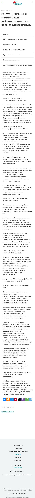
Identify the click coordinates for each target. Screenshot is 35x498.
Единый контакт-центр (10, 44)
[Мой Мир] (12, 399)
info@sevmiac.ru (18, 471)
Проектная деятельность (11, 55)
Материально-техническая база (14, 50)
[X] (19, 399)
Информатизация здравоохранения (15, 39)
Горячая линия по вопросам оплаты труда (17, 65)
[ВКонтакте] (4, 399)
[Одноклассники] (8, 399)
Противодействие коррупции (18, 451)
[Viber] (23, 399)
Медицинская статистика (11, 60)
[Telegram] (30, 399)
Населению (18, 448)
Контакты (18, 457)
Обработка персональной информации (17, 497)
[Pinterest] (15, 399)
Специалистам (18, 445)
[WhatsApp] (27, 399)
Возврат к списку (7, 412)
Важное (5, 34)
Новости (18, 454)
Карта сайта (18, 460)
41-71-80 (18, 466)
